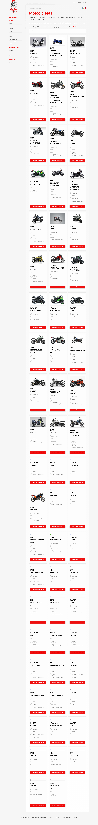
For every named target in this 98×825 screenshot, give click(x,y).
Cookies (76, 817)
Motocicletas (11, 20)
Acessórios (11, 33)
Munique (10, 64)
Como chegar (11, 53)
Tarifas (10, 23)
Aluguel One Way (12, 28)
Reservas (11, 25)
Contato (10, 55)
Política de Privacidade (67, 817)
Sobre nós (11, 50)
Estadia (10, 36)
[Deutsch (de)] (84, 8)
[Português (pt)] (85, 8)
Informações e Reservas (38, 72)
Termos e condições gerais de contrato (39, 817)
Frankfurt (10, 62)
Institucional (57, 817)
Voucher (10, 31)
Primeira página (32, 8)
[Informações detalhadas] (38, 42)
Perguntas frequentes (13, 39)
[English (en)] (82, 8)
